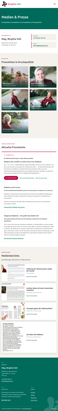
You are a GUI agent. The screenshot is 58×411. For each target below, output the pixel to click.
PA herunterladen (11, 177)
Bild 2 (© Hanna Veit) (41, 178)
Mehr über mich (6, 400)
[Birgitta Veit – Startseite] (11, 4)
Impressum (34, 397)
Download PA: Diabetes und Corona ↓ (14, 207)
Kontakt (33, 392)
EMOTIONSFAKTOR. (27, 408)
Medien (33, 395)
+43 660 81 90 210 (39, 37)
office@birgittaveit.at (40, 45)
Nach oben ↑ (53, 408)
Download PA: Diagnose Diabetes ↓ (14, 238)
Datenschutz (34, 400)
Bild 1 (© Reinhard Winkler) (27, 178)
